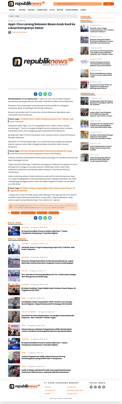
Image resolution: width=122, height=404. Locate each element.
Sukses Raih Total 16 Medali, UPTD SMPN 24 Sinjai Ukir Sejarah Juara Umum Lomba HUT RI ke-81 (101, 115)
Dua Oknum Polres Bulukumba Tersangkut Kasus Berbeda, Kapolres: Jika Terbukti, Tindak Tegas (48, 316)
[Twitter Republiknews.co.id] (95, 387)
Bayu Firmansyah (21, 32)
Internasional (42, 10)
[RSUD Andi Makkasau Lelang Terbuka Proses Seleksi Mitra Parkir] (85, 73)
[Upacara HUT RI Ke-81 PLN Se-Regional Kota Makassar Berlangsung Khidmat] (85, 84)
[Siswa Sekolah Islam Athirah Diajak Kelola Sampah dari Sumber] (85, 146)
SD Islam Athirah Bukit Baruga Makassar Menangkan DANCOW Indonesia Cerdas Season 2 (101, 137)
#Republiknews (54, 213)
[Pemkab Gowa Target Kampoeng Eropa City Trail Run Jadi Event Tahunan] (14, 248)
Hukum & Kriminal (71, 10)
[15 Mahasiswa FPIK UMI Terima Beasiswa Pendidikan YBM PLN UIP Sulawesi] (85, 101)
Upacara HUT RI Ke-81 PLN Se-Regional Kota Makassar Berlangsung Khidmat (101, 86)
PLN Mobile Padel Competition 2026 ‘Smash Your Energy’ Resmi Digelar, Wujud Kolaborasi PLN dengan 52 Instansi (47, 303)
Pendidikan (87, 93)
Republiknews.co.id (25, 206)
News (24, 298)
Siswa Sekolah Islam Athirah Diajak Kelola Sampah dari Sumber (101, 148)
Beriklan (48, 394)
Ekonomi (60, 10)
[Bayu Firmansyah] (10, 32)
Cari (108, 4)
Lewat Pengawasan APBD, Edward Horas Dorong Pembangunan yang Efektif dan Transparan (43, 357)
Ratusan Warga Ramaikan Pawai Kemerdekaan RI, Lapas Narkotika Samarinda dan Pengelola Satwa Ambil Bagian (47, 262)
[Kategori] (17, 9)
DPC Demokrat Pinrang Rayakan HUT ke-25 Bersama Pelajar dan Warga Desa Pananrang (49, 275)
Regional (22, 10)
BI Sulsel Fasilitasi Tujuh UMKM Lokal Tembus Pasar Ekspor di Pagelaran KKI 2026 (49, 289)
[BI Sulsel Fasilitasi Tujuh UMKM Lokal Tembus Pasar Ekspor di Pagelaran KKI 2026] (14, 289)
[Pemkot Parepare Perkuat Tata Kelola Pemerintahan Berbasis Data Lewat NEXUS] (85, 62)
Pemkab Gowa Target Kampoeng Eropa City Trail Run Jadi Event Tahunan (48, 248)
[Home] (26, 4)
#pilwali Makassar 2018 (28, 213)
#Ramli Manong (42, 213)
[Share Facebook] (35, 94)
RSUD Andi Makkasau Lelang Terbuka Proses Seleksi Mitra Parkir (101, 75)
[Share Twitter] (40, 94)
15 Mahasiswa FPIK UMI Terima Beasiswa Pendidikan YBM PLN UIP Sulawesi (101, 103)
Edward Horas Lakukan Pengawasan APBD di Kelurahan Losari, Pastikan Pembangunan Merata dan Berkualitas (47, 330)
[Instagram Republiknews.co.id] (99, 387)
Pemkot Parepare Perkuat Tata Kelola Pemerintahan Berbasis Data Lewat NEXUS (100, 64)
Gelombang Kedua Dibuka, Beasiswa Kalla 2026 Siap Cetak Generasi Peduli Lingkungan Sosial (100, 160)
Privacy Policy (72, 394)
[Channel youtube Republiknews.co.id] (103, 387)
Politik (52, 10)
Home (12, 10)
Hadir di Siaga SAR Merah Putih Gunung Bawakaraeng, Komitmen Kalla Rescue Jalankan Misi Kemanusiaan (46, 371)
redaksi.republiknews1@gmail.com (29, 208)
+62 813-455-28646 (58, 208)
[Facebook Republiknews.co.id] (91, 387)
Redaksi (48, 387)
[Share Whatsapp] (45, 94)
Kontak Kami (71, 387)
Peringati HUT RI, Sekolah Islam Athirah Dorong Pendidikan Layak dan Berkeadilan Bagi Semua (102, 126)
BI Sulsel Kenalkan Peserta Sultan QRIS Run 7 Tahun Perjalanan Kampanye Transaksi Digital (44, 232)
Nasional (31, 10)
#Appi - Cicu (15, 213)
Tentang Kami (50, 390)
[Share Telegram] (50, 94)
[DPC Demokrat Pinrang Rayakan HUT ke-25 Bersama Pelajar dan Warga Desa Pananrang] (14, 275)
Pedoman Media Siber (75, 390)
